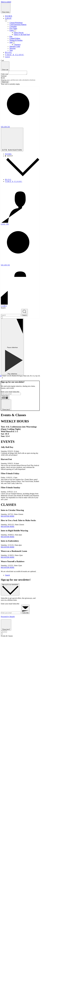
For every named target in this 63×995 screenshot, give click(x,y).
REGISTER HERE (7, 516)
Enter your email (6, 392)
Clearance (17, 44)
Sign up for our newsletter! (10, 584)
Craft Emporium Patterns (17, 24)
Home (8, 16)
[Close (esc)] (4, 632)
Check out (5, 82)
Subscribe (16, 392)
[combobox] (11, 315)
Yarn (11, 50)
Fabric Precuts (18, 33)
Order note (4, 74)
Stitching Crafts (14, 46)
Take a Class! (14, 55)
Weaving (12, 48)
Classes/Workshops (16, 23)
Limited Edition (14, 38)
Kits (10, 36)
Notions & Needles (16, 40)
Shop (8, 18)
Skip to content (6, 2)
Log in (7, 57)
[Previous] (2, 632)
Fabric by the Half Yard (22, 34)
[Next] (6, 632)
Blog (8, 52)
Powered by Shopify (8, 617)
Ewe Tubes (13, 28)
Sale (11, 42)
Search (3, 308)
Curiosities (13, 26)
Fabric (11, 30)
